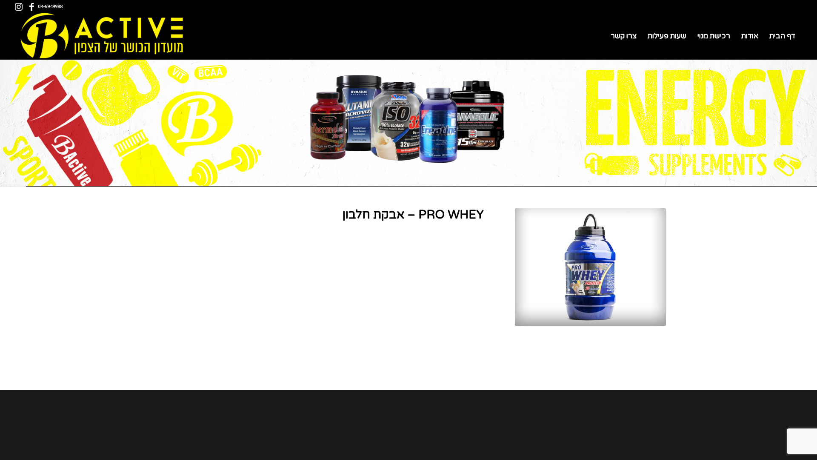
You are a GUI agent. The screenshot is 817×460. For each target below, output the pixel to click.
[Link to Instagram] (18, 6)
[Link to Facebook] (31, 6)
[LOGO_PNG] (100, 36)
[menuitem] (782, 36)
